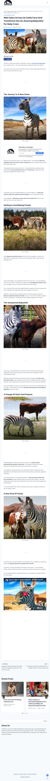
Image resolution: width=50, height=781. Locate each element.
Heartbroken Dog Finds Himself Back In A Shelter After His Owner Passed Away (37, 666)
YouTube (26, 140)
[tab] (22, 713)
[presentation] (13, 689)
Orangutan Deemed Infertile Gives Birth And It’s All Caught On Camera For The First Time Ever (12, 666)
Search (45, 721)
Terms (29, 774)
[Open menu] (47, 3)
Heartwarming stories (9, 15)
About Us (16, 774)
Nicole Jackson (8, 27)
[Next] (46, 697)
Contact (34, 774)
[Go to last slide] (4, 697)
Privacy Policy (23, 774)
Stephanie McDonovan (10, 704)
